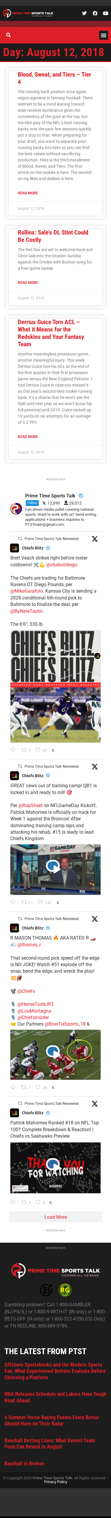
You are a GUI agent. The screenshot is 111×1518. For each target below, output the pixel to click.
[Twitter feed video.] (55, 869)
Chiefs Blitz (33, 548)
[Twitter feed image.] (55, 686)
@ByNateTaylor (26, 611)
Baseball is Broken (24, 1463)
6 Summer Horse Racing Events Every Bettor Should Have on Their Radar (51, 1420)
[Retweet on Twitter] (20, 538)
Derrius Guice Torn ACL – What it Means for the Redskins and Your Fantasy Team (51, 333)
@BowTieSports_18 (65, 1024)
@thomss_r (29, 945)
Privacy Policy (55, 1482)
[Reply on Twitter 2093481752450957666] (14, 1203)
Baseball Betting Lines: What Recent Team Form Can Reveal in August (49, 1443)
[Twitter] (84, 13)
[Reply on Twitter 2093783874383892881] (14, 903)
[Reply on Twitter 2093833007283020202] (14, 750)
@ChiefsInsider (33, 1017)
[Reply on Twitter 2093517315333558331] (14, 1088)
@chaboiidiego (61, 565)
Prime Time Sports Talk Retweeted (52, 539)
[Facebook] (95, 13)
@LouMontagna (34, 1011)
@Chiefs (26, 991)
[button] (103, 35)
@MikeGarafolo (26, 591)
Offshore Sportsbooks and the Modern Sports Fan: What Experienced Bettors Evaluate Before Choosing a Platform (55, 1371)
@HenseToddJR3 (35, 1004)
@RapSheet (30, 805)
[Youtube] (105, 13)
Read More (28, 193)
